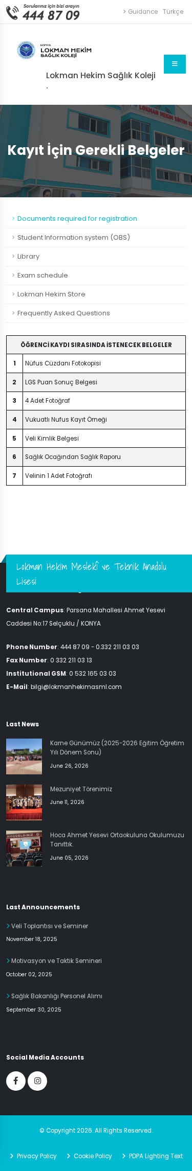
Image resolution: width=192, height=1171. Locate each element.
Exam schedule (42, 275)
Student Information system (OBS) (73, 237)
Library (28, 256)
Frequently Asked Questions (63, 313)
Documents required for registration (77, 218)
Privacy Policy (36, 1156)
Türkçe (173, 12)
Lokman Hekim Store (51, 294)
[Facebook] (16, 1081)
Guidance (143, 12)
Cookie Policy (92, 1156)
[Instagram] (37, 1081)
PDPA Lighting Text (155, 1156)
